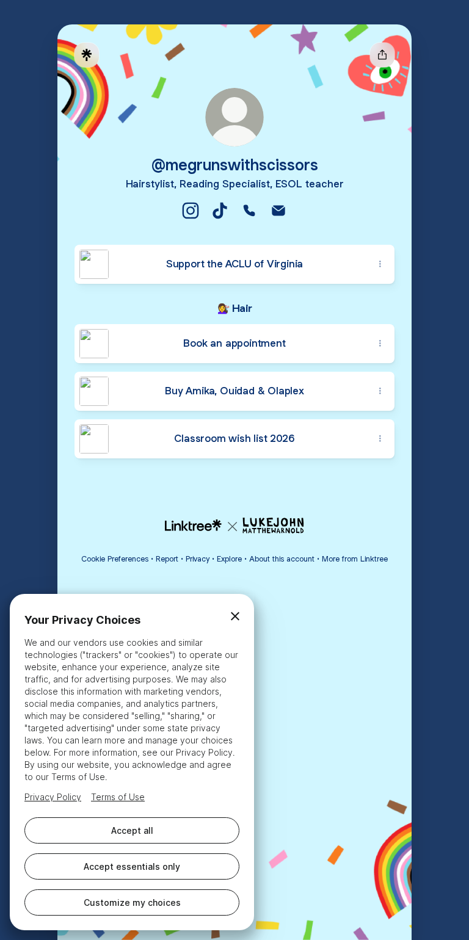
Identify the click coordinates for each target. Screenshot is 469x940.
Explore (229, 559)
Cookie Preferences (114, 559)
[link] (190, 210)
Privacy (197, 559)
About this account (281, 559)
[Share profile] (382, 55)
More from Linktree (355, 559)
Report (167, 559)
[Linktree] (87, 55)
